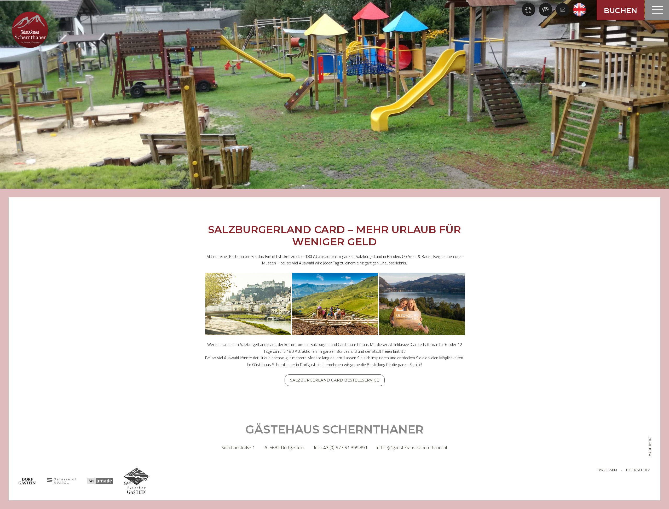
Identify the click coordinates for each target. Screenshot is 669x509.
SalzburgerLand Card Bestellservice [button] (334, 380)
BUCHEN (620, 10)
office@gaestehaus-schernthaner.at (412, 447)
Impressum (607, 470)
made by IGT (650, 446)
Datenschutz (638, 470)
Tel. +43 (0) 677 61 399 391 (340, 447)
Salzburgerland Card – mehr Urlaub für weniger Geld (334, 235)
